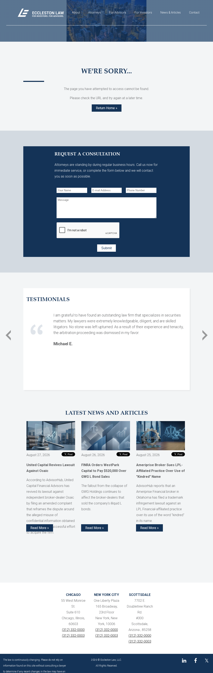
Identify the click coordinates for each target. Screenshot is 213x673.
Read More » (39, 528)
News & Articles (170, 12)
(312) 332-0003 (73, 636)
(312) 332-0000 (73, 630)
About (76, 12)
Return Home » (106, 108)
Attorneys (94, 12)
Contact (194, 12)
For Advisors (117, 12)
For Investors (143, 12)
